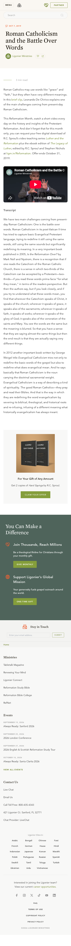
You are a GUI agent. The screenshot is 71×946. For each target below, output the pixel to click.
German (28, 845)
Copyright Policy (35, 915)
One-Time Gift (25, 601)
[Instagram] (24, 895)
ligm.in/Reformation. (18, 153)
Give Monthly (25, 564)
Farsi (56, 840)
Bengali (28, 840)
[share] (42, 56)
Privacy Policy (36, 922)
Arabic (15, 840)
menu (8, 5)
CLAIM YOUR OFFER (35, 495)
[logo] (19, 5)
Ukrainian (15, 868)
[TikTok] (39, 895)
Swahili (15, 862)
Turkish (56, 862)
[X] (31, 895)
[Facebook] (16, 895)
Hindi (56, 845)
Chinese (42, 840)
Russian (42, 857)
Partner (59, 5)
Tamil (28, 862)
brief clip (16, 99)
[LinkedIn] (54, 895)
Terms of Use (35, 909)
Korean (42, 851)
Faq (35, 903)
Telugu (42, 862)
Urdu (28, 868)
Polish (15, 857)
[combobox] (30, 15)
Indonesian (15, 851)
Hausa (42, 845)
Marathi (56, 851)
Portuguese (28, 857)
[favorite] (38, 56)
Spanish (56, 857)
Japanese (28, 851)
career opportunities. (44, 886)
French (15, 845)
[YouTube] (46, 895)
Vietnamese (42, 868)
